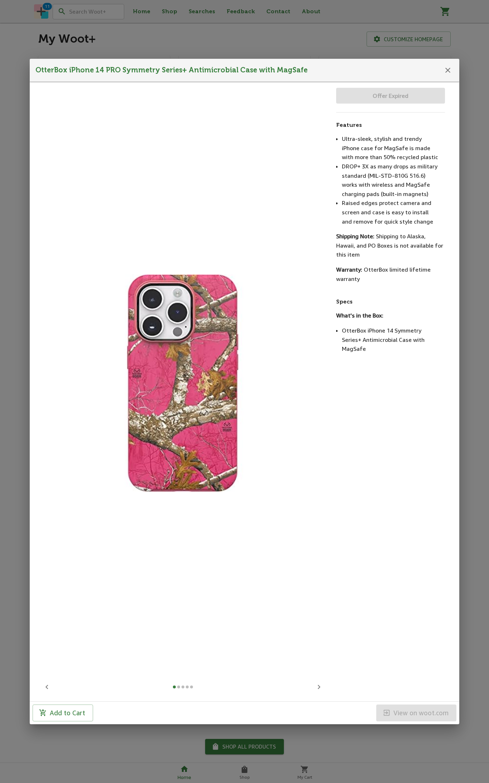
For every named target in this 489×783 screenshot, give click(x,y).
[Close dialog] (447, 70)
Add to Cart (67, 713)
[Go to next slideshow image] (319, 687)
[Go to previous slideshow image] (47, 687)
